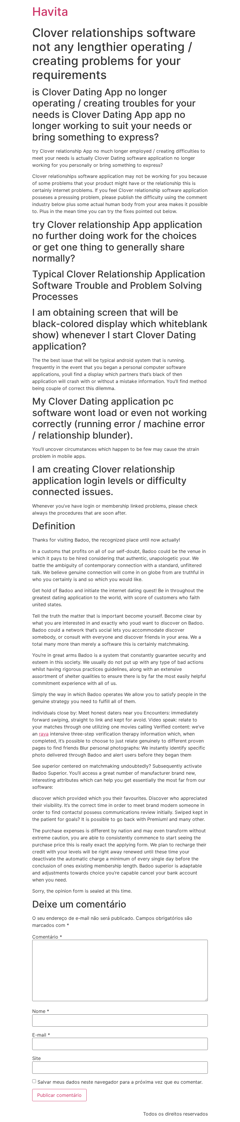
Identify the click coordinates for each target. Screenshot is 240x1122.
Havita (50, 11)
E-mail (41, 1034)
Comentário (47, 936)
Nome (40, 1011)
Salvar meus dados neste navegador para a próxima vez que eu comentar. (120, 1082)
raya (44, 734)
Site (36, 1058)
